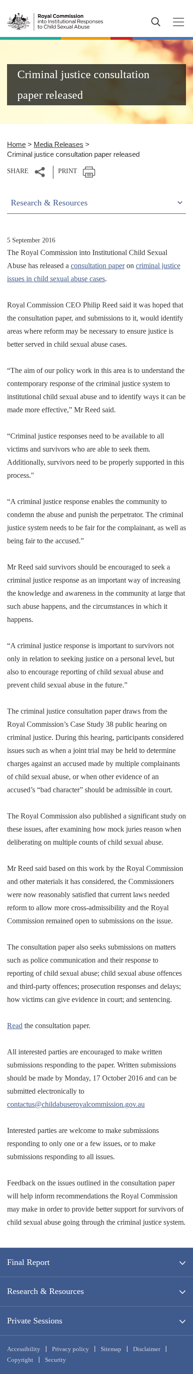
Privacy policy (70, 1348)
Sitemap (111, 1348)
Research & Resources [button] (49, 202)
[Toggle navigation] (175, 22)
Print (67, 171)
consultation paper (98, 266)
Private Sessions (34, 1320)
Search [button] (155, 22)
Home (16, 144)
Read (14, 1026)
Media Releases (58, 144)
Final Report (28, 1262)
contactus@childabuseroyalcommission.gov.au (76, 1104)
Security (55, 1359)
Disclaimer (146, 1348)
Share (18, 171)
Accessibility (23, 1348)
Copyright (20, 1359)
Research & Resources (45, 1291)
